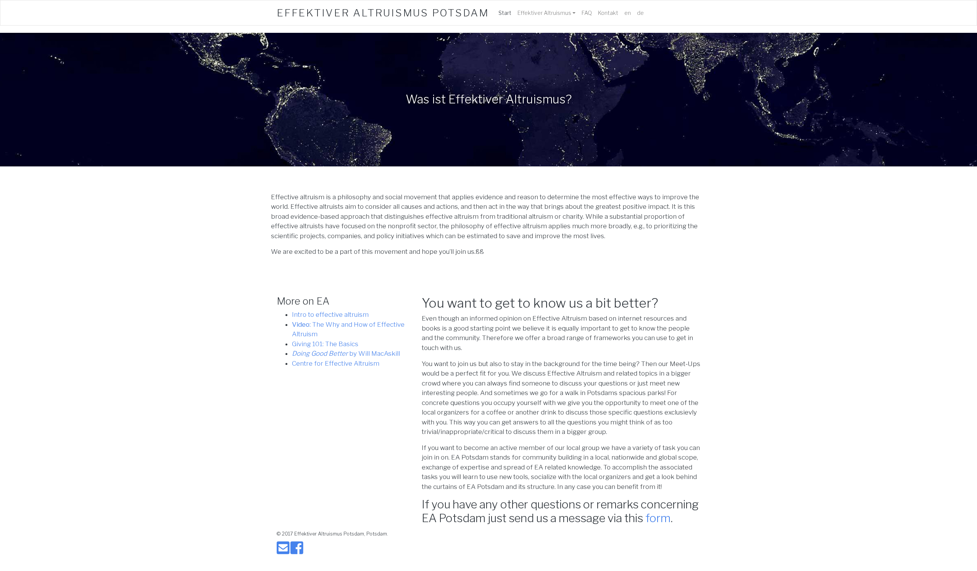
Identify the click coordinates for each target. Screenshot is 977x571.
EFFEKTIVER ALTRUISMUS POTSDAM (383, 12)
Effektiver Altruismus (544, 13)
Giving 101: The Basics (325, 344)
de (640, 13)
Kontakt (608, 13)
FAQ (587, 13)
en (627, 13)
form (658, 518)
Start (506, 12)
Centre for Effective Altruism (335, 363)
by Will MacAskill (346, 353)
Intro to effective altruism (330, 314)
